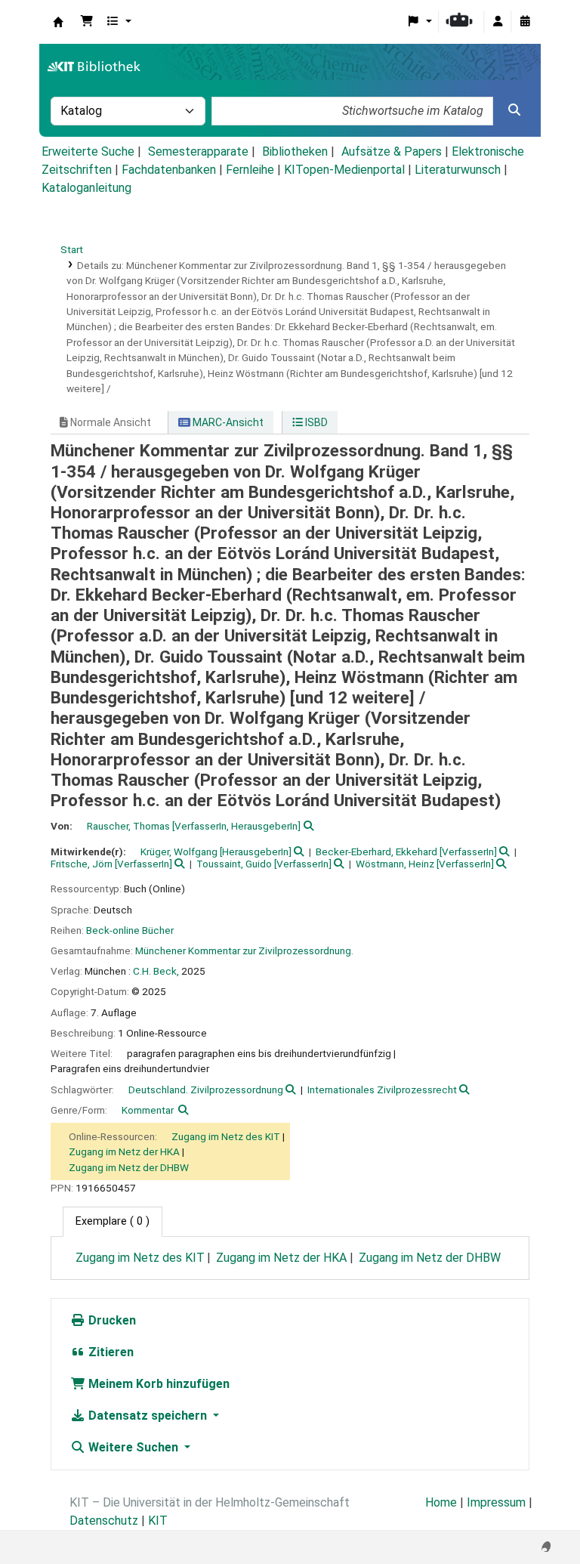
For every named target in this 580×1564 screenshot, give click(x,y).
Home (441, 1502)
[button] (87, 22)
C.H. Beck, (156, 971)
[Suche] (514, 110)
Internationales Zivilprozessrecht (382, 1089)
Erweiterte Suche (88, 151)
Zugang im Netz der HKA (124, 1151)
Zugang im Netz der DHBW (129, 1167)
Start (71, 249)
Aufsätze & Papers (391, 151)
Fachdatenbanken (169, 169)
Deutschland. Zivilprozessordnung (205, 1089)
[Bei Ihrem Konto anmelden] (498, 22)
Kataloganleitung (86, 188)
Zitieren (109, 1352)
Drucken (110, 1320)
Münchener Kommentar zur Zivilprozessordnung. (244, 950)
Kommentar (148, 1110)
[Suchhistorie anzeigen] (525, 22)
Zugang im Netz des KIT (225, 1136)
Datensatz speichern (147, 1415)
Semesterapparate (198, 151)
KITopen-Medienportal (344, 169)
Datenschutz (103, 1520)
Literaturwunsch (458, 169)
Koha (58, 22)
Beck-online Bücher (130, 930)
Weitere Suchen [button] (133, 1447)
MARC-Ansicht (227, 422)
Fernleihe (250, 169)
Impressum (496, 1502)
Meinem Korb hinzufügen (157, 1384)
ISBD (315, 422)
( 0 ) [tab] (113, 1221)
